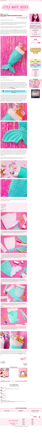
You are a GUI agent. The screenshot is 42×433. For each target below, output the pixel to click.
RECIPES (32, 424)
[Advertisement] (35, 105)
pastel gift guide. (14, 88)
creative (5, 14)
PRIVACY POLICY (23, 424)
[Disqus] (13, 395)
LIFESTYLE (32, 61)
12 (26, 16)
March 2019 (35, 73)
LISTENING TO (3, 361)
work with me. (35, 32)
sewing (7, 14)
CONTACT (23, 420)
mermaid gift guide (11, 87)
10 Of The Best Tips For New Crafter (4, 377)
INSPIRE (35, 59)
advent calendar (20, 353)
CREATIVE (35, 66)
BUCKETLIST (23, 421)
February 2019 (35, 74)
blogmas (2, 14)
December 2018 (35, 76)
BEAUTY (38, 61)
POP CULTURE (35, 63)
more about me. (35, 31)
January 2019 (35, 75)
